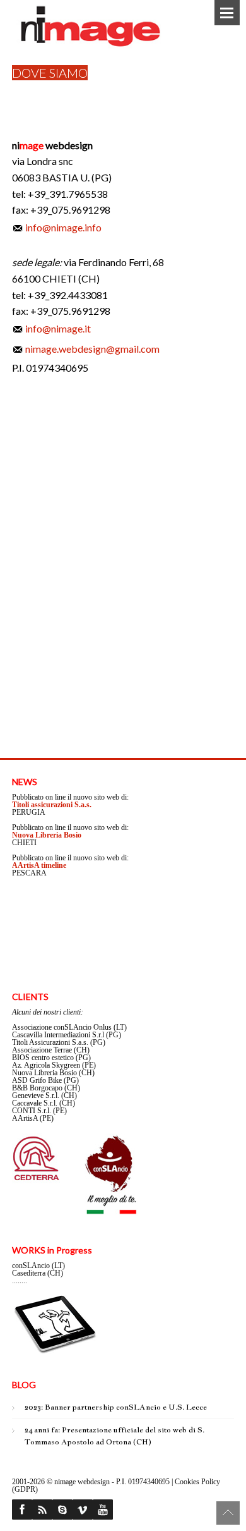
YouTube (103, 1509)
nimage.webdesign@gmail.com (92, 349)
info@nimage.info (63, 227)
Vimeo (83, 1509)
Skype (62, 1509)
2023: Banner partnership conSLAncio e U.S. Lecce (116, 1407)
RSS (42, 1509)
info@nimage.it (58, 328)
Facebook (22, 1509)
